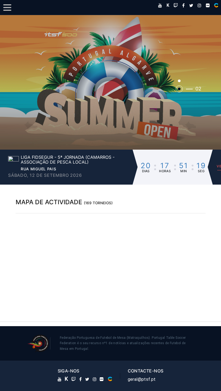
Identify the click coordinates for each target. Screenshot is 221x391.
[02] (179, 88)
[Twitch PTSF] (176, 5)
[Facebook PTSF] (183, 5)
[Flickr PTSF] (208, 5)
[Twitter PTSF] (191, 5)
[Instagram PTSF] (199, 5)
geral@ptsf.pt (142, 379)
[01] (179, 80)
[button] (110, 82)
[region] (111, 260)
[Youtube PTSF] (160, 5)
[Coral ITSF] (216, 5)
